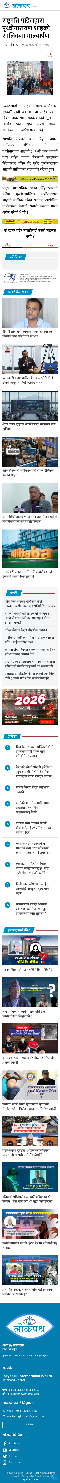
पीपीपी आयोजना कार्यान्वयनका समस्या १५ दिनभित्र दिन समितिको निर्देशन (27, 334)
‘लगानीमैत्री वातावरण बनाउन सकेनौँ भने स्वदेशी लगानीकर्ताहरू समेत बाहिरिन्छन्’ (30, 519)
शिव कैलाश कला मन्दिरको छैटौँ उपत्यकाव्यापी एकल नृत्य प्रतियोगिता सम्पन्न (30, 604)
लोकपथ (14, 45)
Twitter (13, 1456)
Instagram (15, 1462)
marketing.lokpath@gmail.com (25, 1416)
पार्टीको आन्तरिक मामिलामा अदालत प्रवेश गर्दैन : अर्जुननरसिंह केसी (29, 640)
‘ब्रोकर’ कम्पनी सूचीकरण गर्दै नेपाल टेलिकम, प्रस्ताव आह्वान (28, 473)
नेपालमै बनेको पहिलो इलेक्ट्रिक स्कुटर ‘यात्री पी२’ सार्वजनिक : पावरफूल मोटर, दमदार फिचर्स (28, 618)
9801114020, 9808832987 (22, 1411)
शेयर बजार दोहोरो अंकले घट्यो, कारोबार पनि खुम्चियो (29, 427)
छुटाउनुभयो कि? (19, 930)
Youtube (14, 1450)
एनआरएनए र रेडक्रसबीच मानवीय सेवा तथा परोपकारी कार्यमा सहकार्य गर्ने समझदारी (30, 664)
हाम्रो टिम (29, 1425)
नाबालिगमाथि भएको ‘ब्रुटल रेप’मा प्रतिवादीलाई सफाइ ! (29, 1246)
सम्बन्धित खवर (18, 292)
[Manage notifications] (52, 1476)
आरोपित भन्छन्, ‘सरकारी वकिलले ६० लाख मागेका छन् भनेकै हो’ (27, 1292)
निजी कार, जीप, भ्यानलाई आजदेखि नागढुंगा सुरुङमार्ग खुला (32, 889)
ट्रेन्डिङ (12, 736)
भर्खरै (13, 593)
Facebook (14, 1444)
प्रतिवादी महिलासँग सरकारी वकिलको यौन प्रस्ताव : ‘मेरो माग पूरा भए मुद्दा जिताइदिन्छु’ (27, 1199)
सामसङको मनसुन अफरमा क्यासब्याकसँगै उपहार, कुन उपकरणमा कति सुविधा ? (32, 909)
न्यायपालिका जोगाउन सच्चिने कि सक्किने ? (27, 970)
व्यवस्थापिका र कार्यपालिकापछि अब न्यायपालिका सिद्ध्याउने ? (23, 1014)
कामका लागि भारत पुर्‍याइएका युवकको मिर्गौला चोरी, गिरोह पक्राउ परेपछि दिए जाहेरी (29, 1107)
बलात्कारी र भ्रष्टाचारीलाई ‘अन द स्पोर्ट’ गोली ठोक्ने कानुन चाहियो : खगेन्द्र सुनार (28, 380)
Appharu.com (30, 1479)
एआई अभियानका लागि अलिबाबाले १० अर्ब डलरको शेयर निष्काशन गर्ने (27, 574)
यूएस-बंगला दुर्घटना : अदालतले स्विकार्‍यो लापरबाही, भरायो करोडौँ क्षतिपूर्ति (26, 1153)
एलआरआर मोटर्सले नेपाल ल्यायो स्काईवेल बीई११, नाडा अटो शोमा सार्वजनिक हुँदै (29, 676)
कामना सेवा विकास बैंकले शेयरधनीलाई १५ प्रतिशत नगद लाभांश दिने (30, 652)
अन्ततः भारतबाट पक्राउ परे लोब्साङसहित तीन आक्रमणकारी (29, 1060)
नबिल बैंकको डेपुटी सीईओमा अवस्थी (26, 630)
